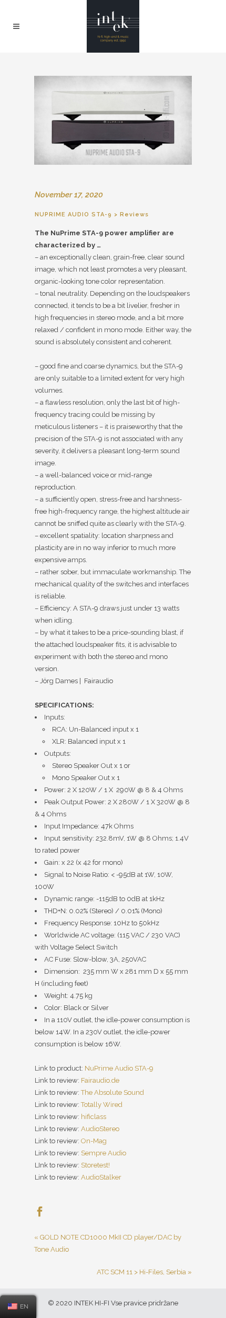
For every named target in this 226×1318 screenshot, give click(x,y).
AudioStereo (100, 1129)
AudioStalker (101, 1177)
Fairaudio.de (100, 1080)
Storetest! (95, 1165)
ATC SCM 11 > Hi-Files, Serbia (141, 1272)
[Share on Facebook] (40, 1211)
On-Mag (94, 1141)
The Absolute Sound (112, 1092)
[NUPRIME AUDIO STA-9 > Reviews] (113, 120)
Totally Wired (101, 1105)
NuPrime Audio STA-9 (119, 1068)
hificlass (93, 1117)
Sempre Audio (103, 1153)
